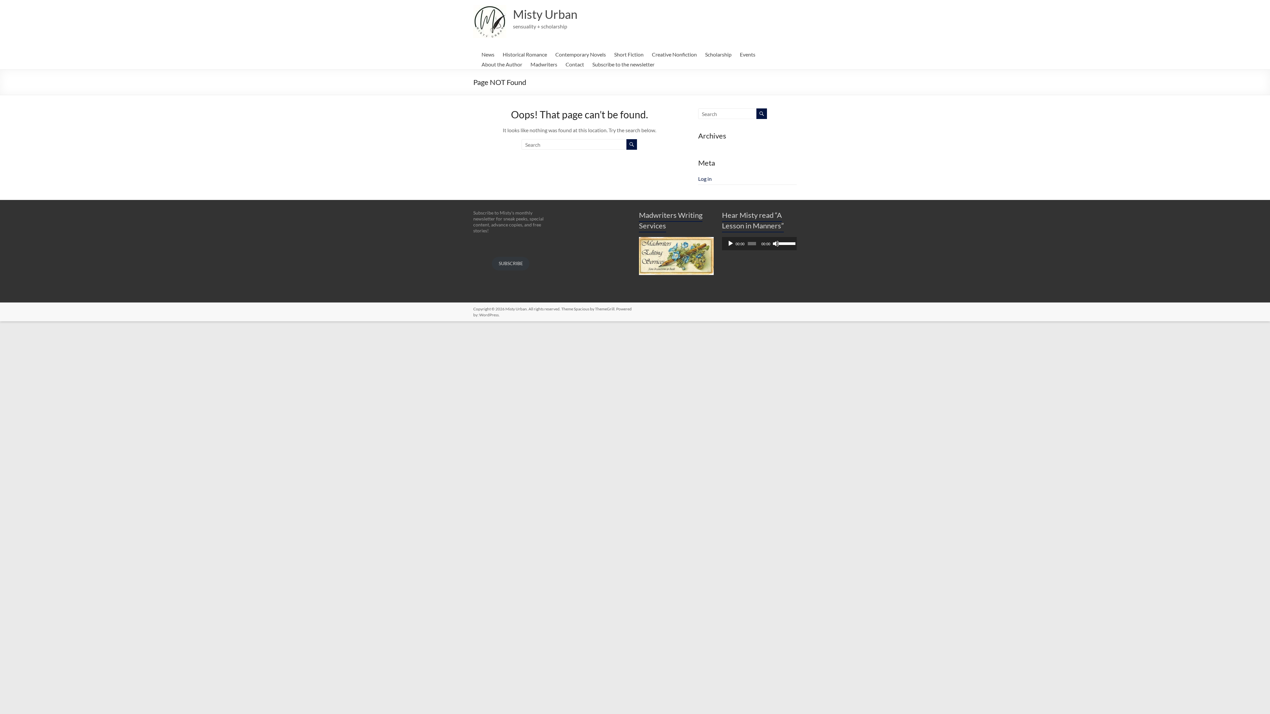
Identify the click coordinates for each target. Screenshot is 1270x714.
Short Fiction (629, 54)
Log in (705, 179)
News (488, 54)
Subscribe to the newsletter (623, 64)
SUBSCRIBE (511, 263)
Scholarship (718, 54)
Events (747, 54)
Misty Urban (545, 14)
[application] (759, 243)
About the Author (502, 64)
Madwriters (543, 64)
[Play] (730, 243)
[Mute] (776, 243)
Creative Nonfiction (674, 54)
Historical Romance (525, 54)
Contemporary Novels (580, 54)
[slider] (786, 243)
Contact (575, 64)
